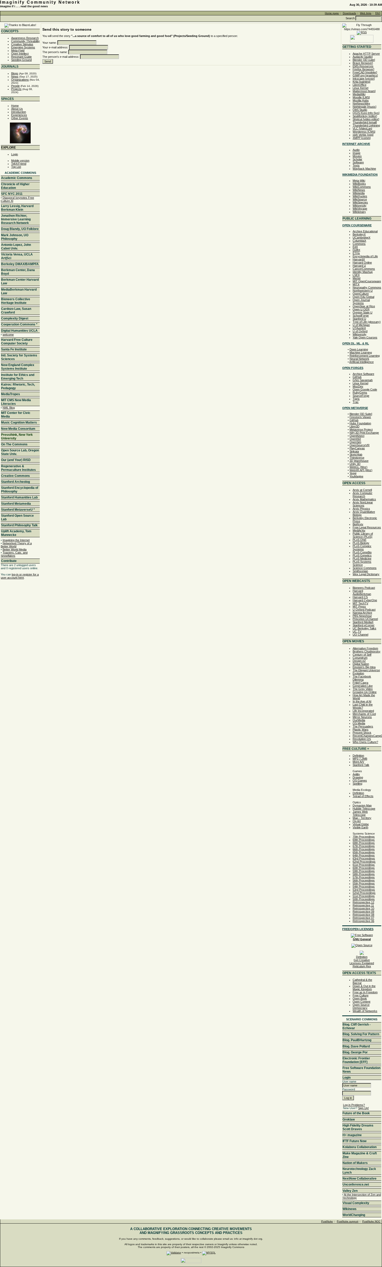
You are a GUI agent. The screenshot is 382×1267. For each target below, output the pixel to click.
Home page (332, 13)
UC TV (357, 631)
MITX (356, 284)
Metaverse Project (361, 429)
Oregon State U (362, 312)
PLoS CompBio (362, 552)
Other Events (19, 118)
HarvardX (359, 259)
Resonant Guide (21, 56)
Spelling (357, 783)
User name (349, 1081)
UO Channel (360, 634)
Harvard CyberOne (365, 600)
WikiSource (360, 199)
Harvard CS (360, 597)
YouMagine (356, 476)
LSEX (356, 275)
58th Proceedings (364, 874)
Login (14, 154)
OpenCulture (361, 293)
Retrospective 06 (363, 921)
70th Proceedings (364, 836)
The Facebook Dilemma (362, 678)
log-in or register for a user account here (20, 576)
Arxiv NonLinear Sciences (363, 504)
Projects (16, 89)
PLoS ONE (359, 539)
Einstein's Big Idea (364, 667)
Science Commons (365, 567)
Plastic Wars (360, 729)
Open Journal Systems (361, 301)
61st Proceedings (364, 864)
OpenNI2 (355, 438)
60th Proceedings (364, 867)
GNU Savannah (363, 380)
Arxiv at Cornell (362, 489)
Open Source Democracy (361, 1006)
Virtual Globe (361, 824)
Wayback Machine (364, 168)
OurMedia (359, 720)
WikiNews (359, 189)
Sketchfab (356, 454)
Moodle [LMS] (361, 97)
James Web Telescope (360, 813)
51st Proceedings (364, 896)
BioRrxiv (358, 524)
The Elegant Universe (366, 670)
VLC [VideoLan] (362, 128)
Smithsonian (360, 571)
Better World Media (15, 549)
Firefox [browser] (363, 69)
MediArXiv (359, 530)
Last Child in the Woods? (363, 706)
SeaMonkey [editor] (365, 116)
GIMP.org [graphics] (365, 75)
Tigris (356, 398)
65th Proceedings (364, 852)
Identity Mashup (363, 271)
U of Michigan (361, 325)
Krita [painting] (361, 81)
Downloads (349, 13)
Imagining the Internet (16, 540)
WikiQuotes (360, 196)
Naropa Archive (362, 612)
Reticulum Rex (362, 966)
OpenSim (355, 442)
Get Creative (362, 960)
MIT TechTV (360, 603)
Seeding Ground (21, 59)
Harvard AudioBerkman (362, 592)
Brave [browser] (363, 63)
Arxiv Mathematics (364, 499)
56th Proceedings (364, 880)
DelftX (356, 250)
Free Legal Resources (367, 527)
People (15, 85)
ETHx (356, 253)
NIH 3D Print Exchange (364, 432)
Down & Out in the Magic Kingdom (364, 987)
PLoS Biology (361, 543)
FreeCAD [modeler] (365, 72)
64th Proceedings (364, 855)
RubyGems (360, 392)
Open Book (360, 998)
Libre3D (354, 426)
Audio (356, 149)
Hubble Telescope (364, 808)
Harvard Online (362, 262)
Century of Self (362, 654)
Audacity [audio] (363, 56)
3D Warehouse (359, 460)
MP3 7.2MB (360, 758)
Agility (356, 774)
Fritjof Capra (360, 682)
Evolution (358, 673)
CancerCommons (364, 268)
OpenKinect (357, 435)
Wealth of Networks (365, 1011)
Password (348, 1089)
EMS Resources (363, 66)
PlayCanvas (357, 448)
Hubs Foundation (360, 423)
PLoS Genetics (362, 555)
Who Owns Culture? (365, 742)
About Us (17, 108)
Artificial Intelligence (361, 361)
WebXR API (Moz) (361, 470)
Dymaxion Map (362, 805)
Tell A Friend (18, 163)
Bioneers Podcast (364, 587)
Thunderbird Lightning (366, 125)
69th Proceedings (364, 839)
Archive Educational (365, 231)
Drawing (358, 777)
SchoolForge (361, 315)
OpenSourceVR (360, 445)
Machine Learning (361, 352)
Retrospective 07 (363, 917)
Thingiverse (357, 457)
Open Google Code (365, 389)
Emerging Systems (23, 47)
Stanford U (359, 318)
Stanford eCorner (363, 625)
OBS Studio (360, 109)
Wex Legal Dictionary (366, 574)
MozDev (358, 386)
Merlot (356, 278)
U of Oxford (360, 331)
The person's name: (55, 52)
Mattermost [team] (364, 91)
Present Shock (362, 732)
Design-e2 (359, 660)
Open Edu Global (363, 296)
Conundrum (360, 657)
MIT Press (359, 606)
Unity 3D (355, 463)
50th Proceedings (364, 899)
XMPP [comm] (362, 137)
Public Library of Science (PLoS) (363, 535)
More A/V (358, 761)
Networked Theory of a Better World (16, 545)
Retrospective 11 (363, 905)
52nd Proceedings (364, 892)
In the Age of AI (362, 701)
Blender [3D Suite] (361, 413)
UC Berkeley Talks (364, 628)
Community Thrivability (25, 41)
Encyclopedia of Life (365, 256)
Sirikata (354, 451)
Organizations (20, 79)
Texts (356, 165)
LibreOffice (359, 84)
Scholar (357, 159)
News (14, 76)
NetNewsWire (361, 103)
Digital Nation (361, 664)
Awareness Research (25, 38)
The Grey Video (363, 688)
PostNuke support (347, 1221)
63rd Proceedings (364, 858)
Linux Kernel (360, 87)
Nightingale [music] (364, 106)
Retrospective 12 (363, 902)
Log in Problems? (354, 1104)
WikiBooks (359, 183)
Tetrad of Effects (363, 796)
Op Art (357, 821)
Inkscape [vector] (364, 78)
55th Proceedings (364, 883)
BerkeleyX (359, 234)
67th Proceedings (364, 846)
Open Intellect (20, 53)
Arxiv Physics (361, 508)
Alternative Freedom (365, 648)
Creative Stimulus (22, 44)
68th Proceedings (364, 842)
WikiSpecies (360, 202)
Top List (16, 166)
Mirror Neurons (362, 717)
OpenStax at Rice (364, 306)
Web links (365, 13)
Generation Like (363, 685)
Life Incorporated (363, 710)
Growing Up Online (365, 692)
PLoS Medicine (362, 558)
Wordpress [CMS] (364, 131)
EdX (355, 246)
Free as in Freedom (365, 992)
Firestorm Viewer (360, 417)
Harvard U (359, 265)
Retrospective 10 (363, 908)
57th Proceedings (364, 877)
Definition (358, 755)
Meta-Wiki (359, 180)
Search (350, 18)
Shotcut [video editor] (366, 119)
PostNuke (327, 1221)
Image (356, 153)
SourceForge (361, 395)
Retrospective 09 (363, 911)
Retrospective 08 (363, 914)
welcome (8, 334)
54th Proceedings (364, 886)
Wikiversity (359, 205)
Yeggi (353, 473)
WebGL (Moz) (358, 467)
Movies (357, 156)
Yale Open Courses (365, 337)
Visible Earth (360, 827)
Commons (359, 243)
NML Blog (9, 407)
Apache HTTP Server (366, 53)
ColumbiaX (359, 240)
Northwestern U (363, 290)
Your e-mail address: (55, 47)
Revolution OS (362, 738)
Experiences (19, 115)
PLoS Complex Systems (362, 548)
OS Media (359, 723)
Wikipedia (359, 193)
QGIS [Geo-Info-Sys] (366, 112)
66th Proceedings (364, 849)
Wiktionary (359, 211)
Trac (356, 402)
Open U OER (361, 309)
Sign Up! (363, 1108)
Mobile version (20, 160)
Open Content (361, 1001)
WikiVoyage (360, 208)
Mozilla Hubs (361, 100)
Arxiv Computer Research (362, 494)
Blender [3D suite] (364, 59)
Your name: (49, 42)
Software (358, 162)
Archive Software (363, 373)
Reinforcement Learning (365, 355)
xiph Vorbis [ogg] (363, 134)
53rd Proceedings (364, 889)
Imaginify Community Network (40, 2)
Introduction (18, 111)
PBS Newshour (362, 615)
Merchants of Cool (364, 713)
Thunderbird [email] (365, 122)
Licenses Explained (362, 963)
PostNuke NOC (371, 1221)
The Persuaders (363, 726)
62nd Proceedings (364, 861)
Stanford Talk (361, 764)
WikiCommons (362, 186)
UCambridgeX (361, 237)
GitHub (357, 377)
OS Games (360, 780)
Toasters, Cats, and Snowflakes (14, 554)
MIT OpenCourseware (367, 281)
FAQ (377, 13)
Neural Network (359, 358)
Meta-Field (17, 50)
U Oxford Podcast (364, 609)
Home (15, 105)
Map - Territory (362, 818)
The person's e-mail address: (60, 56)
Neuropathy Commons (367, 287)
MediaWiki (359, 94)
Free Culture (360, 995)
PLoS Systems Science (362, 563)
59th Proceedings (364, 871)
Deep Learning (359, 349)
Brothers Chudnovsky (366, 651)
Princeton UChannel (365, 618)
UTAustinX (359, 328)
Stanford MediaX (363, 622)
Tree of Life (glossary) (367, 321)
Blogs (14, 73)
